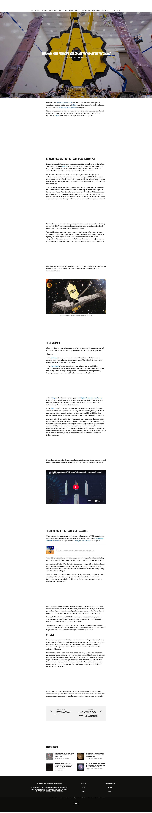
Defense (44, 10)
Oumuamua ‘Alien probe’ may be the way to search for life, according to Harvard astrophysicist (88, 714)
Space (51, 10)
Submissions (96, 10)
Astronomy (58, 10)
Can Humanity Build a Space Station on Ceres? (64, 713)
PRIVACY (110, 791)
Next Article (92, 709)
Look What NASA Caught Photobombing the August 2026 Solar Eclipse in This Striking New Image (95, 755)
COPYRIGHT (110, 787)
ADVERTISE (83, 783)
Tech (65, 10)
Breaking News (59, 758)
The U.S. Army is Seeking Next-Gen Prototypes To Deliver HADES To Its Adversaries (75, 551)
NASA (57, 115)
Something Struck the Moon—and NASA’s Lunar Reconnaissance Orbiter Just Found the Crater (64, 755)
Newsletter (86, 10)
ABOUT (83, 791)
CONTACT (84, 787)
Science (37, 10)
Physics (77, 10)
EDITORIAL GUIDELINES (110, 783)
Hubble (73, 105)
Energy (71, 10)
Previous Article (61, 709)
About (104, 10)
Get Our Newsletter (96, 798)
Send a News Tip (56, 798)
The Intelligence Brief (75, 798)
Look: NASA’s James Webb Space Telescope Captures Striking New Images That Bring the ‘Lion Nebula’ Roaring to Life (95, 765)
